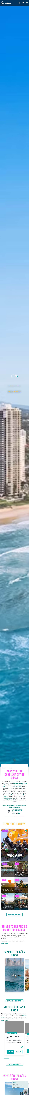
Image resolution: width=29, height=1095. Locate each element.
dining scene (17, 786)
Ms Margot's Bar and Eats (13, 1037)
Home (3, 768)
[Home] (6, 4)
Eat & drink (18, 805)
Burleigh (13, 794)
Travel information (14, 807)
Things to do (10, 805)
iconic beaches (17, 783)
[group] (14, 976)
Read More (4, 943)
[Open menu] (27, 3)
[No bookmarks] (19, 3)
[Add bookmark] (14, 760)
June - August (15, 813)
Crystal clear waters (17, 811)
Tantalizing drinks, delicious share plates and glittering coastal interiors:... (14, 1042)
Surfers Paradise (7, 798)
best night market (9, 1019)
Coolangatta (10, 799)
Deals (4, 805)
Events (24, 805)
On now (14, 810)
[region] (14, 785)
